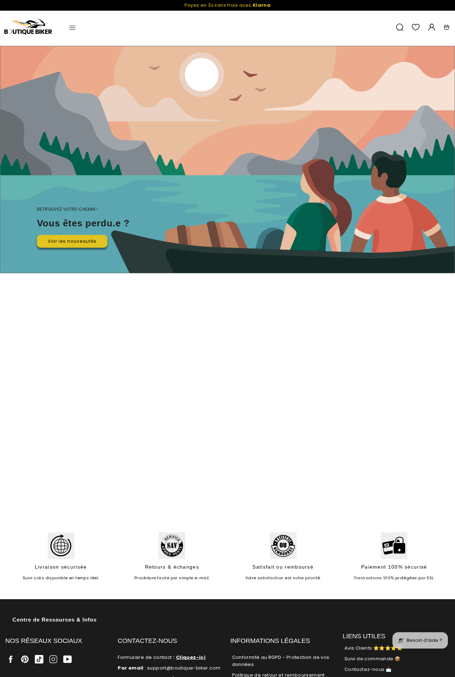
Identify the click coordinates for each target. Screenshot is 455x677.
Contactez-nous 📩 (367, 669)
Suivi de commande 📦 (372, 658)
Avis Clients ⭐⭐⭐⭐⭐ (373, 648)
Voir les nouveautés (72, 241)
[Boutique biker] (28, 27)
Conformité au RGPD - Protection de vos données (281, 661)
